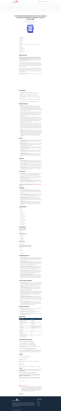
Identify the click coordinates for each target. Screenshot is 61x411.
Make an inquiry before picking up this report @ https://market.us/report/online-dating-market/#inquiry (30, 44)
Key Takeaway (21, 39)
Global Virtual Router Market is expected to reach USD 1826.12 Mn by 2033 (29, 377)
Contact (46, 1)
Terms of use (38, 404)
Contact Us (38, 402)
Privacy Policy (39, 405)
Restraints (21, 42)
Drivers (20, 41)
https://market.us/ (23, 364)
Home (38, 400)
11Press (24, 57)
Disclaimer (38, 403)
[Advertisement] (30, 7)
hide (23, 37)
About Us (38, 401)
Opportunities (21, 43)
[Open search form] (48, 1)
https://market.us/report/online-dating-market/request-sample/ (35, 73)
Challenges (21, 45)
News (19, 383)
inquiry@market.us (24, 359)
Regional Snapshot (21, 40)
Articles (39, 1)
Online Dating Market (30, 57)
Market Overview (21, 38)
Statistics (42, 1)
